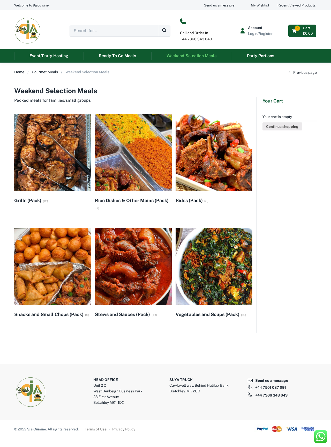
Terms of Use (96, 429)
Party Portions (260, 55)
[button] (31, 5)
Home (19, 72)
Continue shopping (282, 126)
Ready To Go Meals (117, 55)
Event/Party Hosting (48, 55)
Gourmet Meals (45, 72)
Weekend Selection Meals (191, 55)
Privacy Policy (123, 429)
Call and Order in (194, 33)
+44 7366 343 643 (196, 39)
